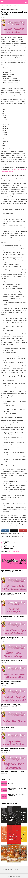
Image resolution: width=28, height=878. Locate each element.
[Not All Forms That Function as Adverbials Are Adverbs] (14, 672)
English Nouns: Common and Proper (12, 660)
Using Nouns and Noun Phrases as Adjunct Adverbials (12, 571)
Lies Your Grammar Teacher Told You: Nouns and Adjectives (13, 594)
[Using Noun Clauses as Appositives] (14, 762)
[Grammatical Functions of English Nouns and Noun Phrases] (14, 628)
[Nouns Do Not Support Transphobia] (14, 607)
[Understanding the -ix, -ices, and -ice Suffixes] (4, 790)
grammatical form (14, 535)
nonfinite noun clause (8, 536)
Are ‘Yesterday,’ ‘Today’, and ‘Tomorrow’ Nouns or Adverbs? (11, 705)
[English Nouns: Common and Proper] (14, 651)
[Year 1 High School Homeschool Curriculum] (4, 783)
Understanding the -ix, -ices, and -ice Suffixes (17, 788)
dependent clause (7, 533)
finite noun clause (18, 533)
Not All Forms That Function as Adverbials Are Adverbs (11, 682)
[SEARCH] (26, 2)
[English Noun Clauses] (14, 718)
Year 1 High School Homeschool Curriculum (16, 782)
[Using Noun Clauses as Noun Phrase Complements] (14, 739)
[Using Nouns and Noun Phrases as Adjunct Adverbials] (14, 561)
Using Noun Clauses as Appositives (12, 771)
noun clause (19, 536)
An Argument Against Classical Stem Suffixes (16, 795)
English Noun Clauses (8, 727)
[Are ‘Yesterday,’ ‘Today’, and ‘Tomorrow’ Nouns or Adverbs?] (14, 695)
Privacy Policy (11, 876)
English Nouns (14, 552)
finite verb (5, 535)
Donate (18, 876)
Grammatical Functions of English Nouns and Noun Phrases (12, 638)
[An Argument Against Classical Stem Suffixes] (4, 796)
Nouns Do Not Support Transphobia (12, 616)
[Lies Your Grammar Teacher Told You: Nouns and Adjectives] (14, 584)
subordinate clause (7, 538)
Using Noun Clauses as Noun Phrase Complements (12, 749)
